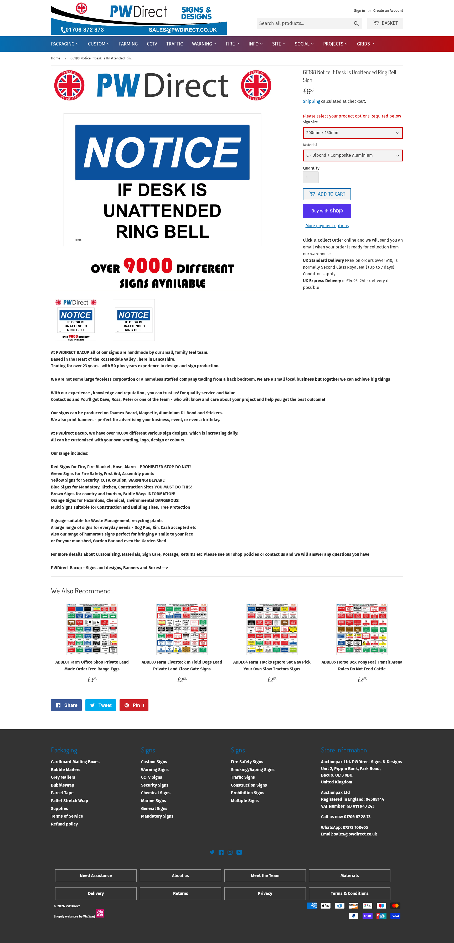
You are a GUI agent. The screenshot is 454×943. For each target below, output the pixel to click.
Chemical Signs (156, 792)
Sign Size (310, 122)
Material (310, 145)
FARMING (128, 44)
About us (180, 875)
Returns (180, 893)
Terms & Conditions (350, 893)
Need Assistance (96, 875)
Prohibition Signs (247, 792)
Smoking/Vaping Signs (253, 769)
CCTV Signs (151, 777)
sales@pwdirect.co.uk (355, 834)
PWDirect (73, 906)
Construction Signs (249, 785)
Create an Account (388, 10)
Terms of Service (67, 816)
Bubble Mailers (65, 769)
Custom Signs (154, 761)
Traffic (174, 44)
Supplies (59, 808)
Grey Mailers (63, 777)
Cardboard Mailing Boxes (75, 761)
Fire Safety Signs (247, 761)
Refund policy (64, 824)
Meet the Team (265, 875)
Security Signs (154, 785)
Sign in (359, 10)
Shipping (311, 101)
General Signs (154, 808)
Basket (390, 23)
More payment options (327, 225)
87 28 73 (363, 816)
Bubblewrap (62, 785)
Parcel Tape (62, 792)
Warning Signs (155, 769)
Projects (334, 44)
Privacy (265, 893)
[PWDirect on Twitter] (212, 852)
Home (55, 58)
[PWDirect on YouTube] (239, 852)
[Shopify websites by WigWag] (100, 916)
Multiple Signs (245, 800)
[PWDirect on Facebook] (221, 852)
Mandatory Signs (157, 816)
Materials (349, 875)
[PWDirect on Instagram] (230, 852)
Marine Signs (153, 800)
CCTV (152, 44)
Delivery (96, 893)
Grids (364, 44)
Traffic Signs (243, 777)
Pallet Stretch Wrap (69, 800)
